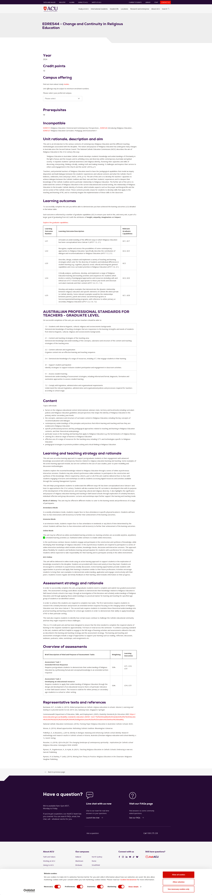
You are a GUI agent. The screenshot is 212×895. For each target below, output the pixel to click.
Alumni (71, 2)
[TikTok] (133, 857)
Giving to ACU (83, 2)
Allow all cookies (178, 875)
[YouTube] (130, 857)
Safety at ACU (96, 2)
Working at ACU (49, 861)
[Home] (50, 9)
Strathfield (96, 865)
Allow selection (179, 882)
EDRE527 (47, 130)
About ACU (155, 9)
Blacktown (79, 861)
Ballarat (78, 857)
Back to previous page (56, 772)
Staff (156, 2)
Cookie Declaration (128, 879)
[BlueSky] (137, 857)
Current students (135, 2)
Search (164, 9)
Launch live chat (92, 817)
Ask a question (93, 833)
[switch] (80, 886)
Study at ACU (83, 9)
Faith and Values (49, 2)
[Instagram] (123, 857)
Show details (133, 887)
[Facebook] (119, 857)
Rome (94, 861)
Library (147, 2)
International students (99, 9)
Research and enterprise (139, 9)
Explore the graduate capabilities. (55, 222)
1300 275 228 (152, 833)
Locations (124, 9)
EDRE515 (47, 128)
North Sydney (97, 857)
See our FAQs (134, 817)
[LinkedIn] (126, 857)
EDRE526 (104, 128)
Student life (114, 9)
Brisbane (78, 865)
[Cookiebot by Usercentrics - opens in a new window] (29, 890)
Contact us (165, 2)
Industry (62, 2)
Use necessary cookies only (178, 889)
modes (66, 84)
